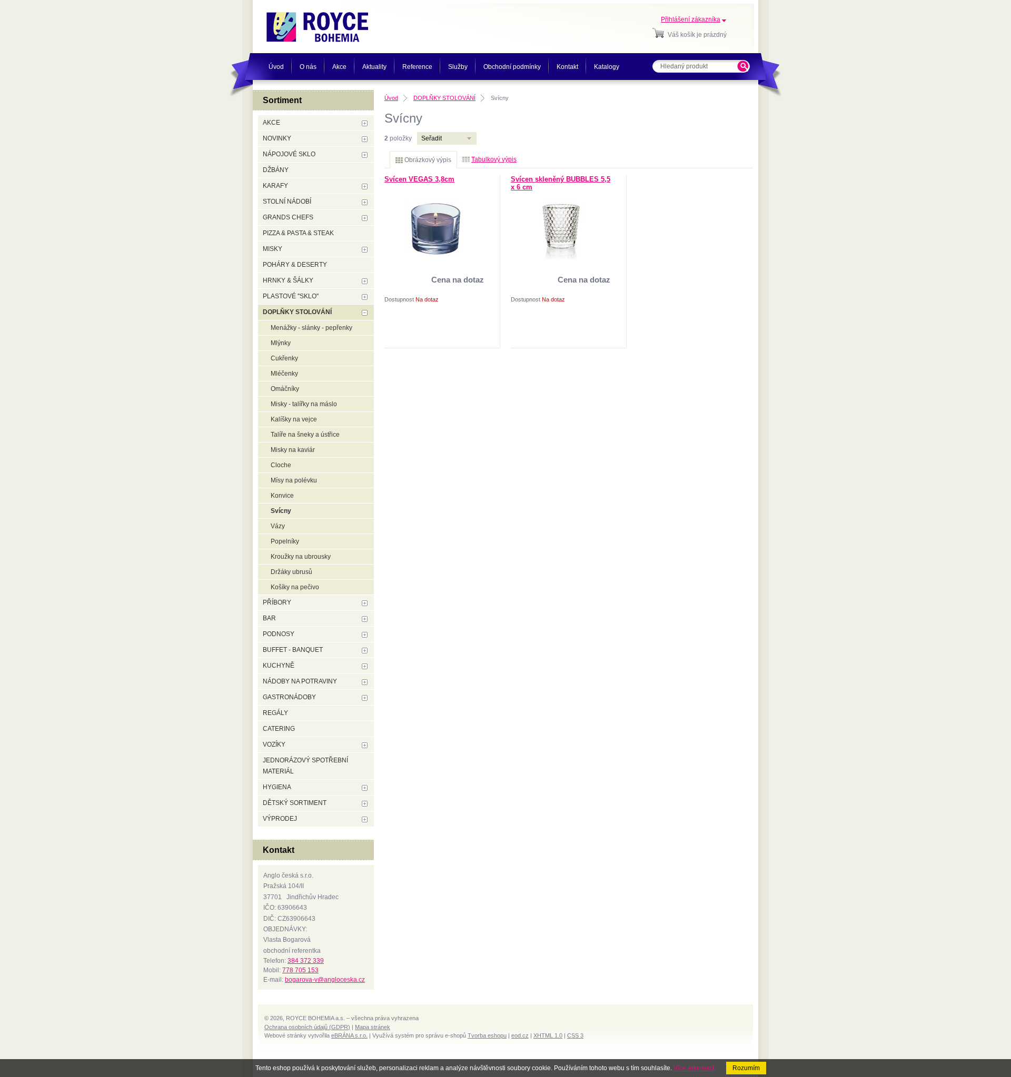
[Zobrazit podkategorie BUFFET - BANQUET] (365, 650)
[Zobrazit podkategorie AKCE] (365, 123)
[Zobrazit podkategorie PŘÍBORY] (365, 603)
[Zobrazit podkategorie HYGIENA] (365, 788)
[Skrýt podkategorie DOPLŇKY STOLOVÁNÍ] (365, 313)
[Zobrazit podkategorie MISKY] (365, 250)
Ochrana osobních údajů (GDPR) (307, 1027)
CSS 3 (575, 1035)
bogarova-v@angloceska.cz (325, 979)
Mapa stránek (372, 1027)
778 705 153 (300, 970)
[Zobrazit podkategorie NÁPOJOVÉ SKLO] (365, 155)
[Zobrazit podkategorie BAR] (365, 619)
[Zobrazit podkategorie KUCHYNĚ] (365, 666)
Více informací (693, 1068)
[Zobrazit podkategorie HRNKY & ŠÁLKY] (365, 281)
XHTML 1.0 (547, 1035)
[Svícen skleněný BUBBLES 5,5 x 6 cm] (561, 257)
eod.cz (520, 1035)
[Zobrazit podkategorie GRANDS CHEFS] (365, 218)
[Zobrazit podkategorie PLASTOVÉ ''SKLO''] (365, 297)
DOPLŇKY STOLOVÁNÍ (444, 98)
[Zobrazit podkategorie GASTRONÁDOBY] (365, 698)
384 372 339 (306, 960)
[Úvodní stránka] (317, 27)
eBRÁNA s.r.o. (349, 1035)
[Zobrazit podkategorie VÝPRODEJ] (365, 819)
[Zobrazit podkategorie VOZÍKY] (365, 745)
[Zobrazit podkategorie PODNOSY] (365, 635)
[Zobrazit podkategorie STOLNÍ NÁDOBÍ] (365, 202)
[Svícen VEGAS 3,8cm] (434, 254)
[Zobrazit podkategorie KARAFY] (365, 186)
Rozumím (746, 1068)
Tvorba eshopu (487, 1035)
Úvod (391, 98)
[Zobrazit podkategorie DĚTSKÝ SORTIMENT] (365, 804)
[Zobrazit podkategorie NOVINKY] (365, 139)
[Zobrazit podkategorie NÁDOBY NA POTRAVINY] (365, 682)
